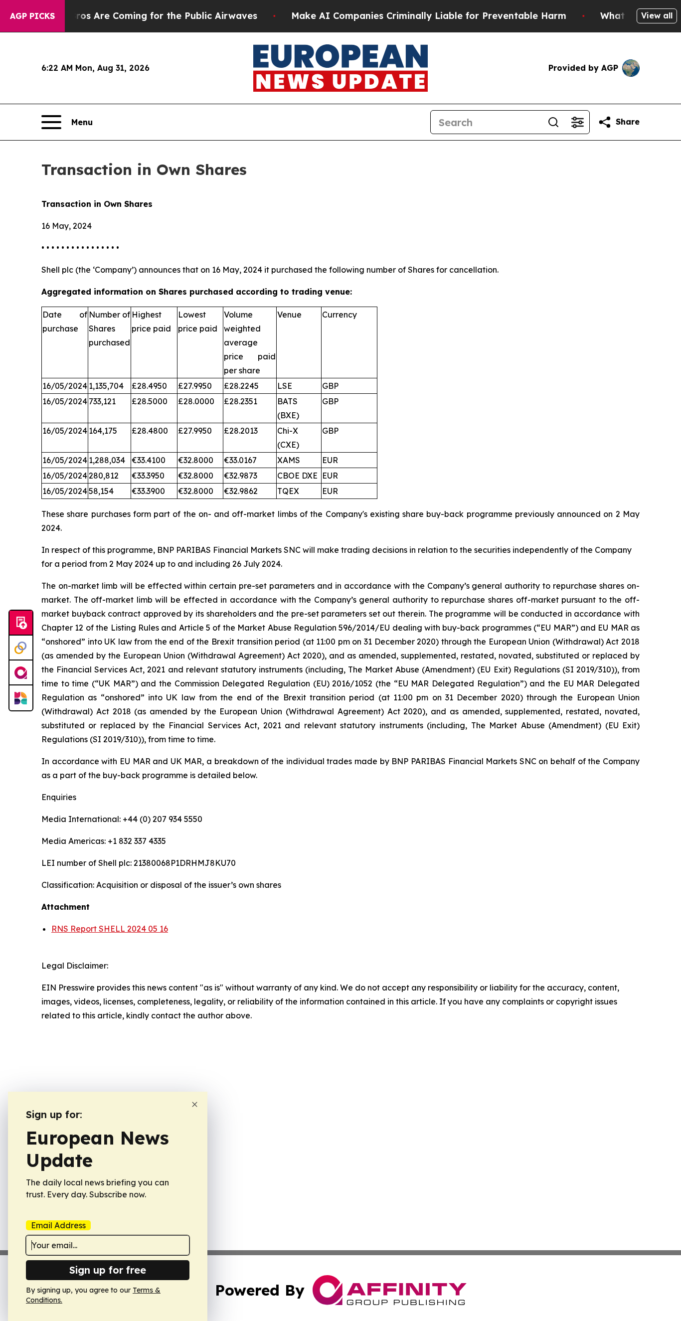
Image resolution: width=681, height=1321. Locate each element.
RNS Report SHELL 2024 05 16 (109, 929)
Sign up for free (107, 1270)
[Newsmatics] (20, 697)
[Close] (194, 1104)
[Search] (553, 122)
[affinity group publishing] (20, 672)
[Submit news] (20, 623)
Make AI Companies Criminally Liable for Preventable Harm (428, 15)
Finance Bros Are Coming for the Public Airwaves (144, 15)
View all (657, 15)
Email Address (58, 1225)
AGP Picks (32, 16)
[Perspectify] (20, 648)
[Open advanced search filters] (577, 122)
